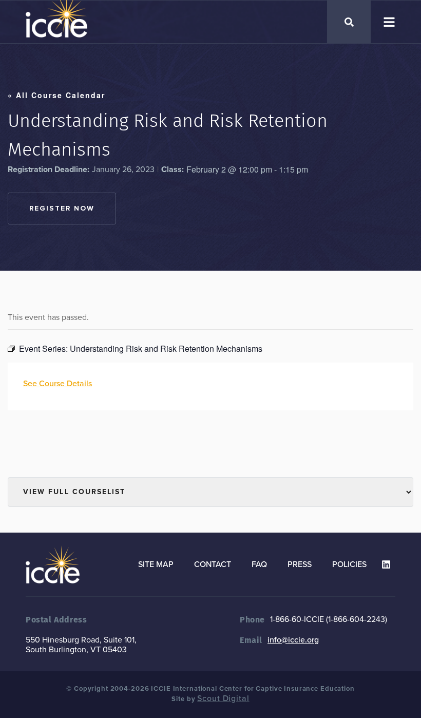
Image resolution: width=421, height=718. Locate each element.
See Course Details (57, 384)
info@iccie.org (293, 640)
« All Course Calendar (56, 95)
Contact (212, 564)
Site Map (156, 564)
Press (300, 564)
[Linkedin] (386, 564)
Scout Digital (223, 698)
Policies (349, 564)
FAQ (259, 564)
